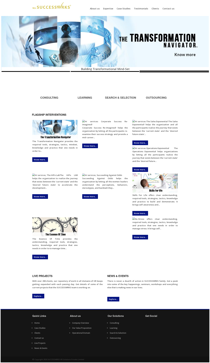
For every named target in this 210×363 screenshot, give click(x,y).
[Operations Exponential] (150, 148)
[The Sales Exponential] (150, 121)
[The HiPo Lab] (46, 175)
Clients (155, 8)
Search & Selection (118, 333)
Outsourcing (115, 338)
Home (37, 323)
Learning (113, 328)
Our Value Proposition (81, 328)
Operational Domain (81, 333)
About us (95, 8)
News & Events (40, 348)
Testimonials (141, 8)
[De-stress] (133, 219)
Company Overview (80, 323)
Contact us (168, 8)
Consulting (114, 323)
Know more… (40, 159)
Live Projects (40, 343)
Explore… (38, 296)
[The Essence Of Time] (55, 235)
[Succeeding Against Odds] (102, 175)
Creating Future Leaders (107, 69)
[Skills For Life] (155, 192)
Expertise (108, 8)
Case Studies (123, 8)
